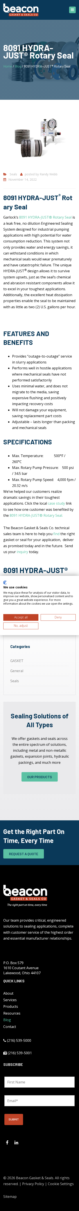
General (16, 670)
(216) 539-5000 (19, 1040)
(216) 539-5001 (20, 1053)
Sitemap (10, 1196)
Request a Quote (23, 854)
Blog (18, 66)
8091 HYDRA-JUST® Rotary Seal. (36, 515)
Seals (13, 174)
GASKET (16, 660)
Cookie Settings (61, 1183)
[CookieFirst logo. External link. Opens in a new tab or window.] (5, 582)
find (56, 533)
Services (10, 999)
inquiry (22, 551)
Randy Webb (48, 174)
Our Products (39, 777)
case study (56, 503)
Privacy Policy (33, 1183)
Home (7, 66)
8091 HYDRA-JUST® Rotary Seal (45, 217)
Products (10, 1006)
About (8, 993)
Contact (9, 1026)
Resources (11, 1013)
